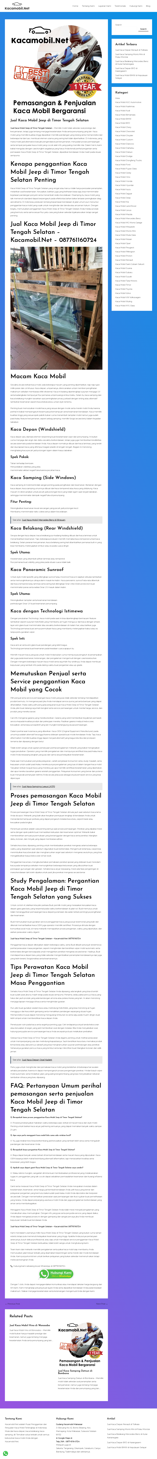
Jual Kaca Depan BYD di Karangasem (124, 1442)
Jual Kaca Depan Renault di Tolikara (131, 50)
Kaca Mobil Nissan (123, 239)
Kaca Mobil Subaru (123, 272)
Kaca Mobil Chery (123, 127)
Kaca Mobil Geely (123, 173)
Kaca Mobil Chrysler (124, 135)
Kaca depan (15, 437)
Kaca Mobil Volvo (123, 293)
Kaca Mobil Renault (124, 260)
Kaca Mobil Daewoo (124, 144)
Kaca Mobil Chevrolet (125, 131)
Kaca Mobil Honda (123, 181)
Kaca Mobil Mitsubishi (125, 227)
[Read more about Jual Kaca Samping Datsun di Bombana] (80, 1345)
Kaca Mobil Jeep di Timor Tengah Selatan (37, 991)
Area (117, 98)
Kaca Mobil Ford (122, 164)
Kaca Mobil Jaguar (123, 193)
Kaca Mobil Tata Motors (126, 281)
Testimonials (120, 6)
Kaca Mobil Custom (124, 139)
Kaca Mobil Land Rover (125, 206)
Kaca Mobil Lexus (123, 210)
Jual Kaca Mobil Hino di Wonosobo (30, 1325)
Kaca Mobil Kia (122, 202)
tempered (60, 559)
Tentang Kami (88, 6)
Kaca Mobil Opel (122, 243)
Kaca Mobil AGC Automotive (128, 102)
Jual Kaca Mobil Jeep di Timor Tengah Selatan (31, 128)
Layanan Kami (104, 6)
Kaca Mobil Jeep (123, 198)
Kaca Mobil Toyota (123, 289)
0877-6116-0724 (72, 1441)
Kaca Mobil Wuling (123, 301)
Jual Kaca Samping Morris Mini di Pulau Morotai (128, 1429)
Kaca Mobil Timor (123, 285)
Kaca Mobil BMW (123, 119)
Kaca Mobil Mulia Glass (125, 235)
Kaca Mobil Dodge (123, 156)
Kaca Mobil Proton (123, 256)
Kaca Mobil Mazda (123, 214)
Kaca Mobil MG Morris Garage (128, 222)
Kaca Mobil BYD (122, 123)
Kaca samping (16, 485)
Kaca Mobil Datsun (123, 152)
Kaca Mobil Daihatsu (124, 148)
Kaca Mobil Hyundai (124, 185)
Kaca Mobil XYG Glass (125, 305)
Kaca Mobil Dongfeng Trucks (128, 160)
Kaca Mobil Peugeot (124, 247)
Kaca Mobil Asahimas (125, 106)
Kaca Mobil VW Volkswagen (128, 297)
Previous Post (12, 1304)
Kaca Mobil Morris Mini (125, 231)
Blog (148, 6)
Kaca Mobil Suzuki (123, 276)
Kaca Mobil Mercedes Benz (128, 218)
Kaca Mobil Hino (122, 177)
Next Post (102, 1304)
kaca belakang (43, 535)
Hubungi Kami (135, 6)
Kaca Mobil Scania (123, 268)
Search (118, 25)
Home (75, 6)
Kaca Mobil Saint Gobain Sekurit (129, 264)
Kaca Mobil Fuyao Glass (126, 168)
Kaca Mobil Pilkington (125, 251)
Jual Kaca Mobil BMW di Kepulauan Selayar (126, 1447)
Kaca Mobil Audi (122, 110)
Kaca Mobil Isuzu (123, 189)
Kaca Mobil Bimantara (125, 115)
